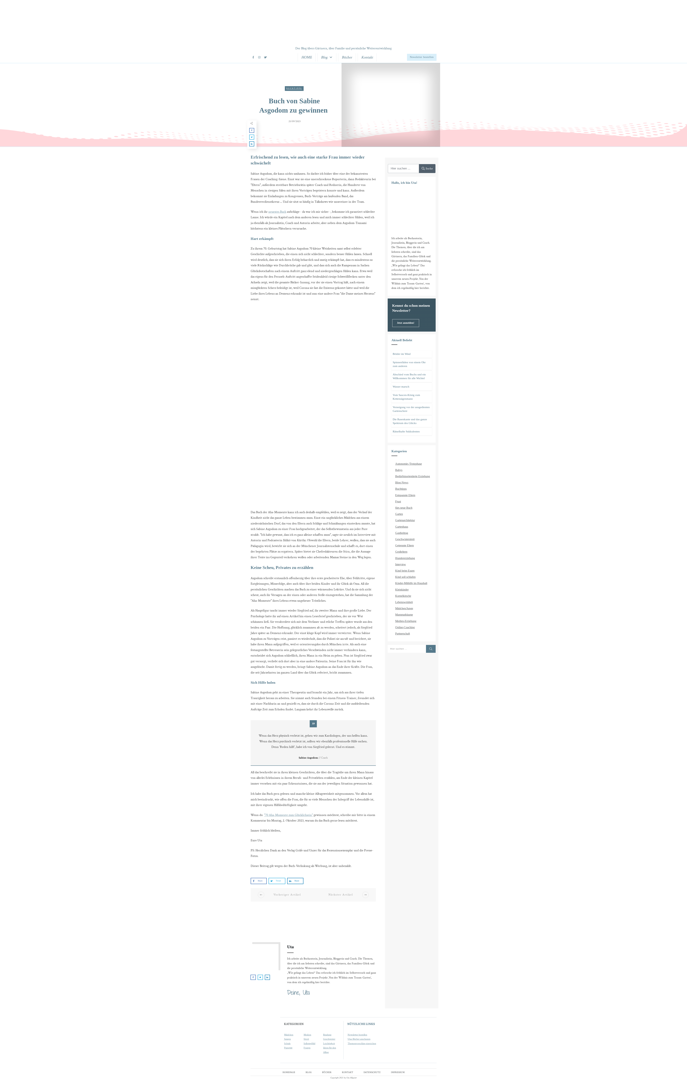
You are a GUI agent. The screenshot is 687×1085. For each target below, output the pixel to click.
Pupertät (288, 1047)
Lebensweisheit (404, 602)
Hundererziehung (405, 558)
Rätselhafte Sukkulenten (406, 431)
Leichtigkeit (329, 1043)
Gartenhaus (401, 526)
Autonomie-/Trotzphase (408, 463)
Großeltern (401, 551)
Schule (287, 1043)
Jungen (287, 1039)
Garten (399, 514)
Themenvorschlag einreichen (362, 1043)
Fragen (307, 1047)
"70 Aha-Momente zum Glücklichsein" (288, 815)
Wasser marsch (401, 386)
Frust (398, 501)
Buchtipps (294, 88)
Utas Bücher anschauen (359, 1039)
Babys (398, 470)
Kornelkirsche (403, 595)
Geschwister (329, 1039)
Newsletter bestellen (357, 1034)
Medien (307, 1034)
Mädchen (288, 1034)
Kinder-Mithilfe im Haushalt (411, 583)
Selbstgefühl (309, 1043)
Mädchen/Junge (404, 608)
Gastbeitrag (401, 532)
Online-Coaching (405, 627)
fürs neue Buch (403, 507)
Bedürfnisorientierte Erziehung (412, 476)
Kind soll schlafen (405, 576)
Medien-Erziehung (405, 621)
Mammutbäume (404, 614)
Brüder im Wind (402, 353)
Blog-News (401, 482)
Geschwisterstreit (405, 539)
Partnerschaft (402, 633)
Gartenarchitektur (405, 520)
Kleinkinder (402, 589)
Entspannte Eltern (405, 495)
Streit (306, 1039)
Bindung (327, 1034)
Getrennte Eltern (404, 545)
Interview (400, 564)
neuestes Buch (277, 212)
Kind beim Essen (405, 570)
